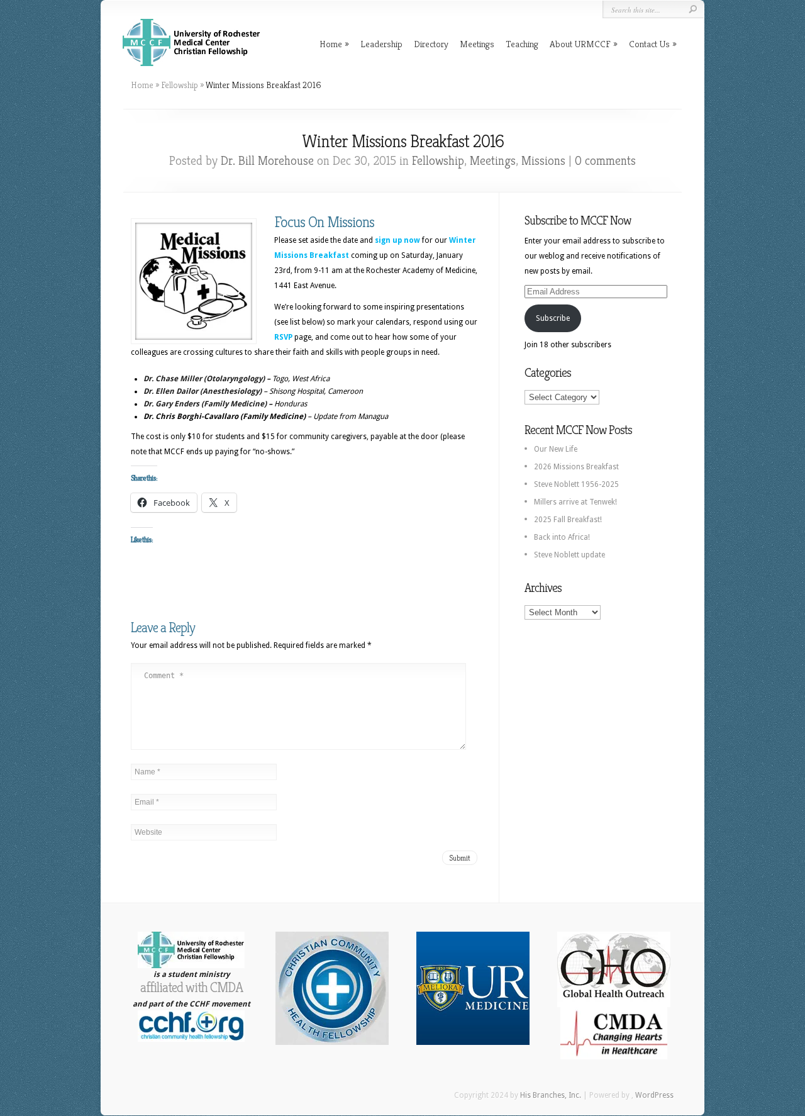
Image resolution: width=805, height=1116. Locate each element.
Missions (543, 161)
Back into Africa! (562, 537)
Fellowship (179, 85)
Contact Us (649, 44)
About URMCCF (580, 44)
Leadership (381, 44)
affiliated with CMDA (191, 987)
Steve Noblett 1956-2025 (576, 484)
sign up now (397, 240)
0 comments (605, 161)
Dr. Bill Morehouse (267, 161)
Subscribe (553, 318)
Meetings (477, 44)
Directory (431, 44)
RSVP (283, 337)
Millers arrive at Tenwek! (575, 502)
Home (330, 44)
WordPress (654, 1095)
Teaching (522, 44)
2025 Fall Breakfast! (568, 519)
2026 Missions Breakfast (576, 466)
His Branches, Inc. (550, 1095)
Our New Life (555, 449)
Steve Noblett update (569, 554)
